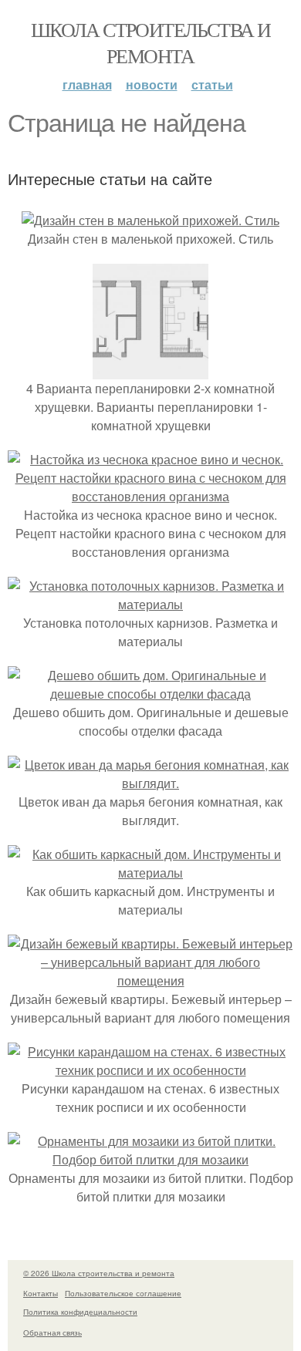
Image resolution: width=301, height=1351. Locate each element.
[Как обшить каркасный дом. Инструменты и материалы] (150, 872)
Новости (152, 84)
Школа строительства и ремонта (150, 42)
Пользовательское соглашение (123, 1293)
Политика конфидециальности (80, 1311)
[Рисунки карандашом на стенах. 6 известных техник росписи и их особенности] (150, 1070)
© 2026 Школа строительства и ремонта (98, 1273)
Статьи (212, 84)
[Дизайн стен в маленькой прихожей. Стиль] (150, 220)
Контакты (40, 1293)
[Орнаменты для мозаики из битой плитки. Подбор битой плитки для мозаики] (150, 1159)
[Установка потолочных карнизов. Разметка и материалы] (150, 604)
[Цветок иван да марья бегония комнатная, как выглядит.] (150, 783)
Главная (87, 84)
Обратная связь (52, 1332)
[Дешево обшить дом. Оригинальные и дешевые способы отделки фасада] (150, 693)
